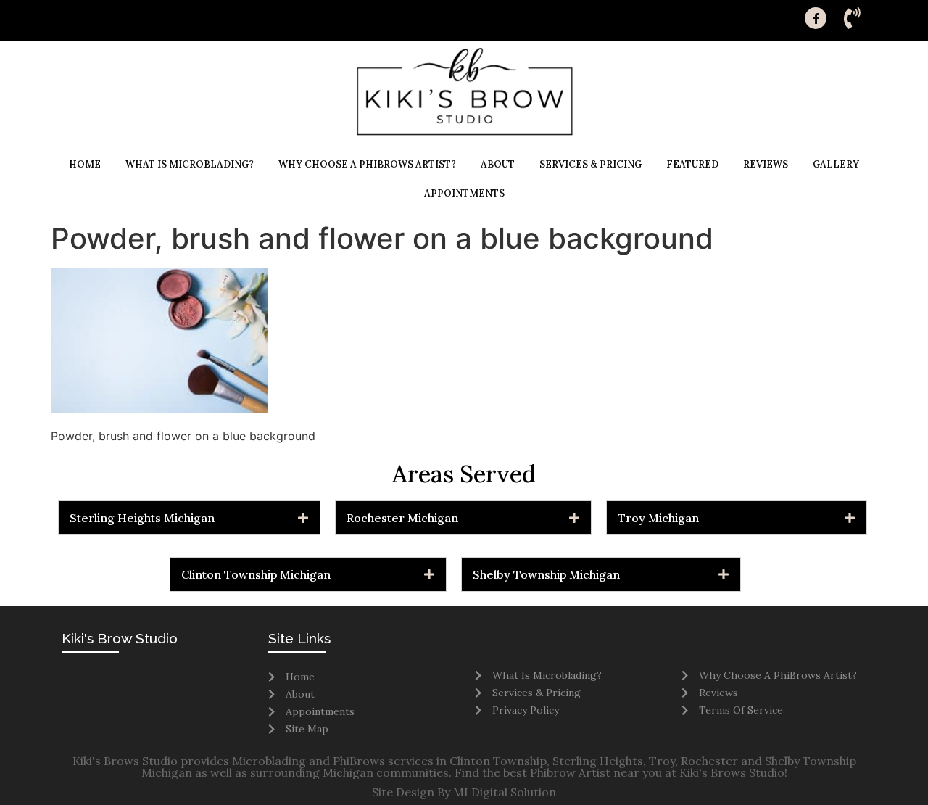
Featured (692, 164)
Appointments (464, 193)
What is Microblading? (189, 164)
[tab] (189, 517)
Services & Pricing (590, 164)
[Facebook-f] (815, 18)
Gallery (836, 164)
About (498, 164)
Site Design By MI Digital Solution (464, 792)
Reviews (765, 164)
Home (85, 164)
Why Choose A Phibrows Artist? (367, 164)
